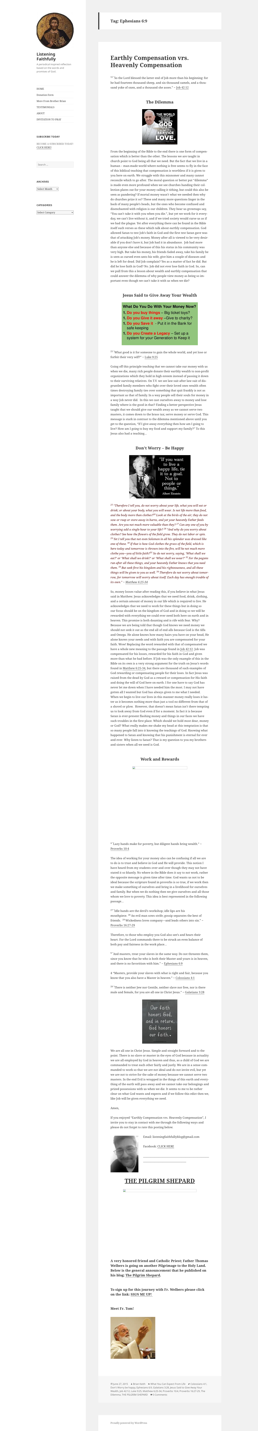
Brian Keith (139, 1384)
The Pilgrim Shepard (142, 1275)
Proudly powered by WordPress (128, 1423)
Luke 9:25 (151, 357)
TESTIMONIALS (45, 107)
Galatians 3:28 (194, 992)
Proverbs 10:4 (119, 849)
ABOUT (41, 113)
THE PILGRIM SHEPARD (135, 1394)
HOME (40, 88)
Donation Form (45, 95)
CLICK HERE (165, 1146)
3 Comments (160, 1394)
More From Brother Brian (51, 101)
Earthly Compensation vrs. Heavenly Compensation (149, 61)
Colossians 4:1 (185, 978)
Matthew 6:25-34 (136, 582)
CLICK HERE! (44, 147)
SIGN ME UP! (142, 1294)
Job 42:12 (182, 87)
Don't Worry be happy (122, 1387)
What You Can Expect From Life (167, 1384)
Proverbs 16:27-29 (122, 925)
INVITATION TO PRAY (49, 119)
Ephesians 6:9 (173, 963)
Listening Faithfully (46, 56)
